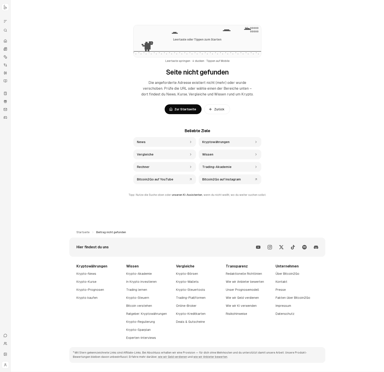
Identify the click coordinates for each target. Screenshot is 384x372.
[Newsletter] (5, 109)
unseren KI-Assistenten (187, 194)
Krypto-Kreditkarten (191, 313)
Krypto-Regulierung (140, 321)
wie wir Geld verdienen (172, 356)
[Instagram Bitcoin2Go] (270, 247)
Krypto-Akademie (139, 273)
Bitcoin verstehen (139, 305)
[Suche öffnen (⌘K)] (5, 30)
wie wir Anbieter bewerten (210, 356)
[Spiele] (5, 117)
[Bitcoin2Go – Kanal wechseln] (5, 7)
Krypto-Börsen (187, 273)
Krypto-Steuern (137, 297)
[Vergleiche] (5, 65)
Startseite (83, 232)
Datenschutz (285, 313)
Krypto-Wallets (187, 281)
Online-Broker (186, 305)
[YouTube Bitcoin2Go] (258, 247)
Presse (281, 289)
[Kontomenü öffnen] (5, 364)
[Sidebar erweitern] (5, 354)
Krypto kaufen (87, 297)
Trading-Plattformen (191, 297)
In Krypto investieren (141, 281)
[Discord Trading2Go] (316, 247)
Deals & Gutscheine (190, 321)
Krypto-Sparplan (138, 330)
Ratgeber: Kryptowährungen (146, 313)
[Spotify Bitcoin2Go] (304, 247)
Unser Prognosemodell (242, 289)
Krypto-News (86, 273)
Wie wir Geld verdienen (242, 297)
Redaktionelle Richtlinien (244, 273)
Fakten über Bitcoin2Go (293, 297)
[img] (197, 41)
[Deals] (5, 101)
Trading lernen (136, 289)
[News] (5, 49)
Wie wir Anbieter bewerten (245, 281)
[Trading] (5, 73)
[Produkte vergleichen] (5, 21)
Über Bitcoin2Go (287, 273)
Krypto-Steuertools (190, 289)
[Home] (5, 40)
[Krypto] (5, 57)
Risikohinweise (236, 313)
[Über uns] (5, 343)
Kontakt (281, 281)
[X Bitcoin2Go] (281, 247)
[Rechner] (5, 93)
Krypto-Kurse (86, 281)
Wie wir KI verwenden (241, 305)
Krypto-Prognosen (90, 289)
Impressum (283, 305)
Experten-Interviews (141, 338)
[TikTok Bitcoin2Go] (293, 247)
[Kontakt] (5, 335)
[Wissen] (5, 81)
